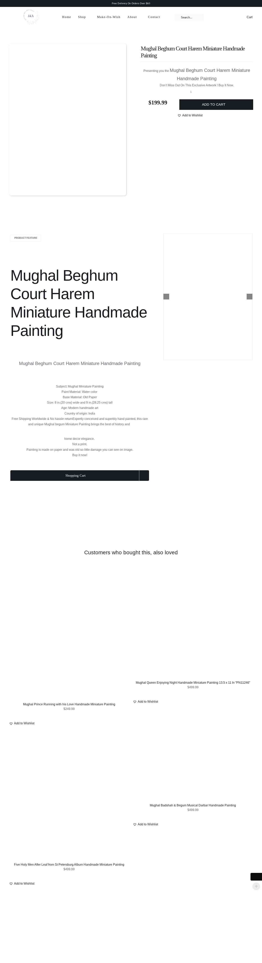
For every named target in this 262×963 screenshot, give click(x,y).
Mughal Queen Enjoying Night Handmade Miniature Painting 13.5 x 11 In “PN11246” (193, 682)
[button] (190, 115)
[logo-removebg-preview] (30, 7)
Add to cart (213, 104)
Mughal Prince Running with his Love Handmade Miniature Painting (69, 704)
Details (70, 635)
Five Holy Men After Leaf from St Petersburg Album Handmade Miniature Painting (69, 864)
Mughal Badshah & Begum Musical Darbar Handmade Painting (193, 805)
